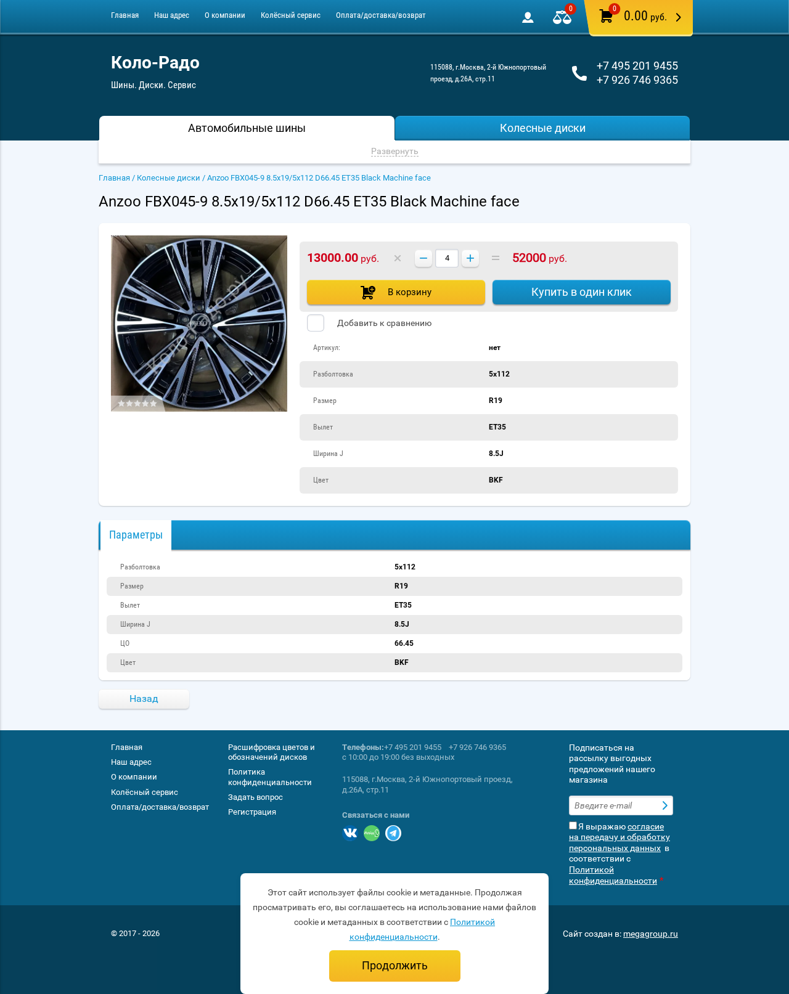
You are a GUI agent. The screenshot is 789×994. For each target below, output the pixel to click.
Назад (143, 698)
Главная (125, 15)
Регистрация (252, 812)
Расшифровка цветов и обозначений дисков (271, 752)
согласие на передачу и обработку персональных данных (619, 837)
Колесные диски (168, 177)
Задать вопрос (255, 797)
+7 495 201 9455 (637, 65)
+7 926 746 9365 (637, 79)
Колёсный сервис (291, 15)
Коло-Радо (155, 62)
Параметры (136, 534)
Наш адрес (171, 15)
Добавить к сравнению (383, 323)
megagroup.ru (650, 934)
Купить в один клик (581, 291)
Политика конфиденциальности (270, 776)
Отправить (666, 805)
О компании (225, 15)
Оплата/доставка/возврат (381, 15)
